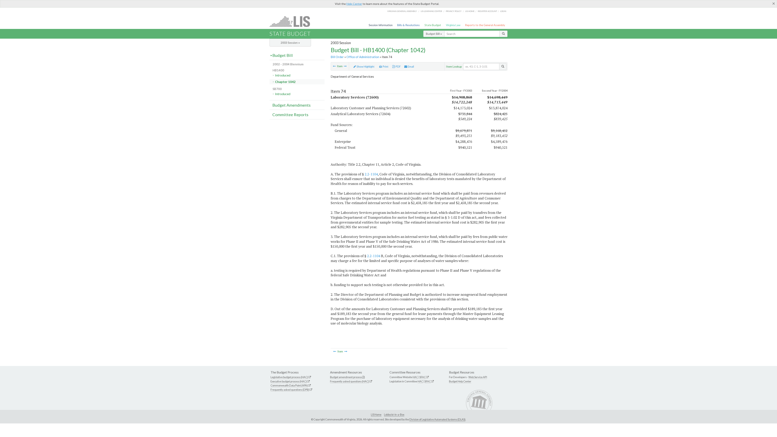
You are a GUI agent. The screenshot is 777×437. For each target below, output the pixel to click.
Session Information (381, 25)
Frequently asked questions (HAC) (349, 381)
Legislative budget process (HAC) (289, 377)
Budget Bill (433, 33)
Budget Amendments (291, 105)
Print (385, 66)
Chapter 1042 (285, 82)
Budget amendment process (346, 377)
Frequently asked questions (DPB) (290, 389)
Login (503, 11)
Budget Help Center (460, 381)
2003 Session (289, 42)
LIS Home (376, 414)
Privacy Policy (454, 11)
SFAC (423, 377)
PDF (398, 66)
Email (410, 66)
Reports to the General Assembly (485, 25)
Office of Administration (362, 57)
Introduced (282, 75)
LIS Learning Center (431, 11)
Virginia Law (453, 25)
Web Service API (477, 377)
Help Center (354, 3)
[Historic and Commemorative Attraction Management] (334, 66)
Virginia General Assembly (402, 11)
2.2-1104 (371, 174)
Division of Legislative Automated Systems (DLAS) (437, 419)
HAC (415, 377)
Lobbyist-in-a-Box (394, 414)
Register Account (487, 11)
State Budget (433, 25)
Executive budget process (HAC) (289, 381)
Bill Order (337, 57)
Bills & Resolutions (408, 25)
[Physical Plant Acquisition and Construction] (345, 66)
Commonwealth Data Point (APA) (289, 385)
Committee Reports (290, 114)
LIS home (469, 11)
